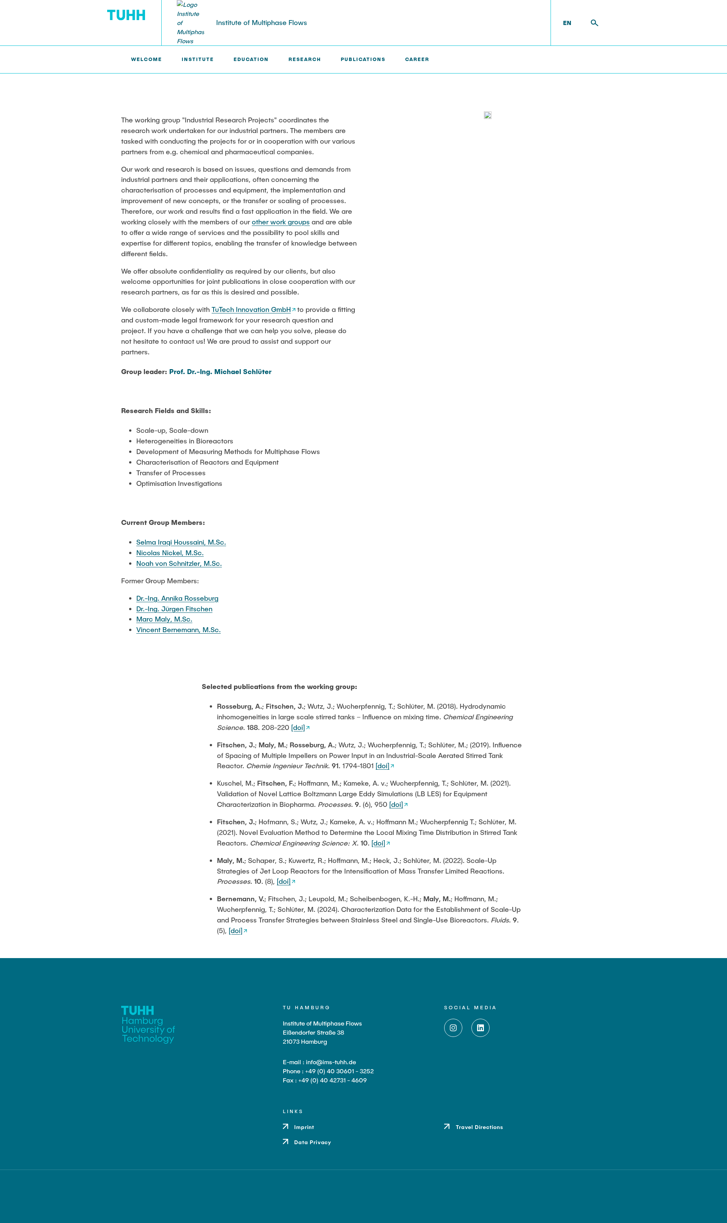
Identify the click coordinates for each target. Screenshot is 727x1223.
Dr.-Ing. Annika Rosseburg (177, 598)
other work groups (281, 222)
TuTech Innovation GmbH (251, 309)
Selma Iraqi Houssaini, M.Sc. (181, 542)
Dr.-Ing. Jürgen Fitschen (174, 608)
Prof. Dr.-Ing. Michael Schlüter (220, 371)
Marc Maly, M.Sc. (164, 619)
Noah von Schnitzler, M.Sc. (179, 563)
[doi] (298, 727)
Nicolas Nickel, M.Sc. (170, 552)
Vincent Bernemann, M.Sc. (178, 629)
